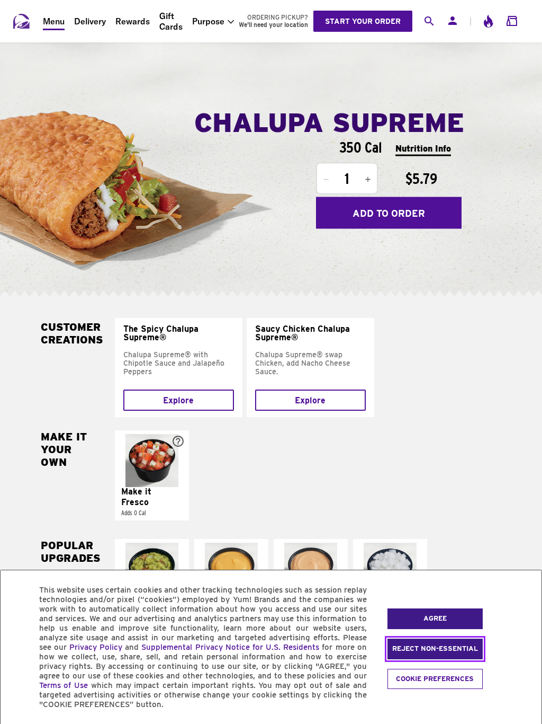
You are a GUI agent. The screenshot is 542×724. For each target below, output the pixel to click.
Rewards (132, 21)
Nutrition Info (423, 148)
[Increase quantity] (368, 180)
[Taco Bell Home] (21, 21)
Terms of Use (63, 685)
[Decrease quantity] (326, 180)
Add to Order (389, 212)
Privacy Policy (95, 647)
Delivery (90, 21)
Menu (54, 21)
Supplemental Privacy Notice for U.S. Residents (230, 647)
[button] (152, 475)
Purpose (208, 21)
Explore (178, 400)
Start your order (363, 21)
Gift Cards (171, 21)
